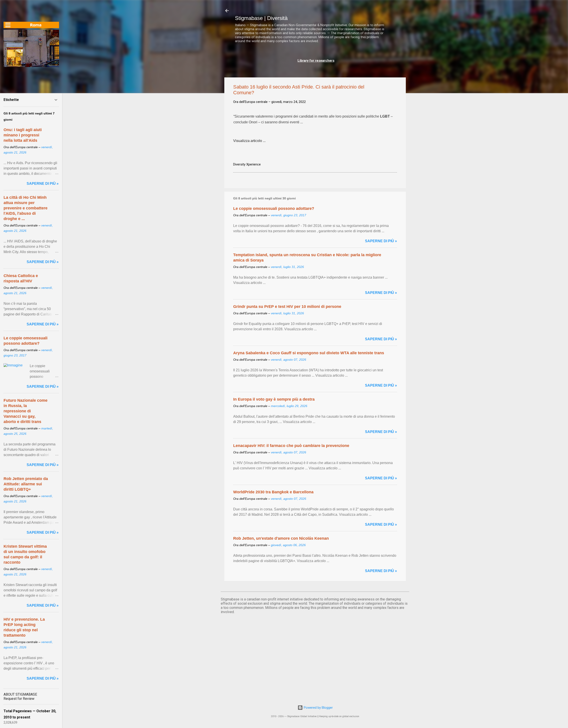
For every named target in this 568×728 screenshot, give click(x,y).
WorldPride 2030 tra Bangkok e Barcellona (273, 492)
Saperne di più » (381, 241)
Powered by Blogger (318, 708)
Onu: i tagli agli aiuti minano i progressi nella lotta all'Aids (23, 135)
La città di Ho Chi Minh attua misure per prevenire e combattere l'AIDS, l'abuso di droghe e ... (25, 208)
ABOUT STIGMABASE (20, 694)
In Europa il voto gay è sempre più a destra (274, 399)
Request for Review (19, 699)
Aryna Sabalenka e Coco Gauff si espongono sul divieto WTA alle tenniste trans (308, 353)
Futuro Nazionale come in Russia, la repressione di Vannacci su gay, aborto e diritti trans (25, 411)
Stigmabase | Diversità (261, 18)
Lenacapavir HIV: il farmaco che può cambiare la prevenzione (291, 445)
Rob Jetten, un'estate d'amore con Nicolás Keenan (281, 538)
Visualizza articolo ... (249, 141)
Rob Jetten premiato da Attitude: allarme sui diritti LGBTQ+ (26, 484)
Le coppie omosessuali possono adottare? (273, 208)
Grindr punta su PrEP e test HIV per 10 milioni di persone (287, 306)
